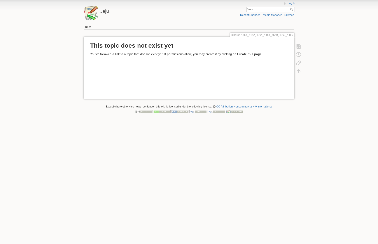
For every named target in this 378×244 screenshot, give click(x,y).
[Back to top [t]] (299, 71)
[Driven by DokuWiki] (234, 111)
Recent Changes (250, 15)
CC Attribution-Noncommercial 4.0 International (244, 106)
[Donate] (162, 111)
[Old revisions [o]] (299, 54)
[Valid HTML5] (198, 111)
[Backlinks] (299, 63)
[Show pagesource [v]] (299, 46)
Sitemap (289, 15)
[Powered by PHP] (180, 111)
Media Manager (272, 15)
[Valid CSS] (216, 111)
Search (292, 9)
